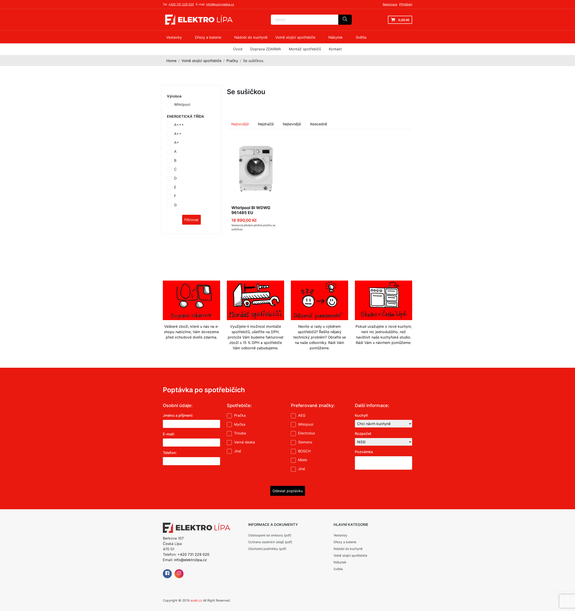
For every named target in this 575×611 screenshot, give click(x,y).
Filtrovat (191, 219)
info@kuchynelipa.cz (220, 4)
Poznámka (364, 451)
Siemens (305, 442)
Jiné (237, 451)
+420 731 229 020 (181, 4)
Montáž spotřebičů (305, 49)
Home (171, 60)
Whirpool (305, 424)
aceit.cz (196, 600)
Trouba (240, 433)
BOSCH (304, 451)
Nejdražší (266, 124)
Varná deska (244, 442)
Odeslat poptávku (287, 491)
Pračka (240, 415)
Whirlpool (182, 104)
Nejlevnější (292, 124)
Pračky (232, 60)
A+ (176, 142)
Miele (302, 460)
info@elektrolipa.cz (190, 560)
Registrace (390, 4)
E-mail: (169, 434)
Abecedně (318, 124)
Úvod (237, 49)
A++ (177, 133)
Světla (338, 569)
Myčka (239, 424)
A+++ (179, 124)
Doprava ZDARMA (265, 49)
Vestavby (340, 535)
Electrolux (306, 433)
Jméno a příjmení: (178, 415)
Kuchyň (361, 415)
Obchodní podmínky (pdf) (267, 549)
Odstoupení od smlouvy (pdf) (269, 535)
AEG (301, 415)
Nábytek (340, 562)
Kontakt (335, 49)
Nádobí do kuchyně (348, 549)
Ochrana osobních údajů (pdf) (270, 542)
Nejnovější (240, 124)
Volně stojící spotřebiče (201, 60)
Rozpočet (363, 433)
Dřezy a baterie (345, 542)
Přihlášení (405, 4)
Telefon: (170, 452)
